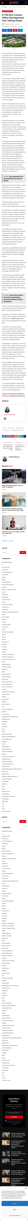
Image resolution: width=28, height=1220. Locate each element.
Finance (4, 637)
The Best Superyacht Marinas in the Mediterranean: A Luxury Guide (18, 1162)
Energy (4, 622)
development (11, 428)
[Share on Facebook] (4, 30)
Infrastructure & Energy (8, 691)
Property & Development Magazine (13, 394)
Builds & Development (7, 11)
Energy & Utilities (6, 624)
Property (4, 754)
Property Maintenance (8, 764)
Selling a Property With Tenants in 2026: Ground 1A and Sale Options (18, 1135)
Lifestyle (4, 711)
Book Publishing (6, 582)
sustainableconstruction (17, 430)
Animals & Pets (6, 567)
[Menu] (3, 3)
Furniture (4, 647)
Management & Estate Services (10, 716)
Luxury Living (5, 714)
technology (5, 801)
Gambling (4, 649)
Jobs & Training (6, 704)
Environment (5, 627)
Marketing (4, 721)
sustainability (6, 430)
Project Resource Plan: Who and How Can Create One (13, 532)
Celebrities (5, 594)
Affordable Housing (7, 562)
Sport (3, 786)
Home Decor (5, 679)
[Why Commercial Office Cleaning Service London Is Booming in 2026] (14, 499)
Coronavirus (5, 609)
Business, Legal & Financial (9, 589)
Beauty (4, 579)
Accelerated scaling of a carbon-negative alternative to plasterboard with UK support (18, 1144)
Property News (6, 766)
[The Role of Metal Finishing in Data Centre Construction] (6, 1153)
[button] (25, 1188)
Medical (4, 724)
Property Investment (7, 761)
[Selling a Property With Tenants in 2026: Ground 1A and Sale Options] (6, 1135)
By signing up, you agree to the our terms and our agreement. (15, 1122)
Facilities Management (8, 632)
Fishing (4, 639)
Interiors (4, 696)
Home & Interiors (6, 677)
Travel (3, 809)
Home (10, 7)
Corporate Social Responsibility (10, 612)
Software (4, 784)
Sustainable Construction (8, 796)
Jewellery (4, 701)
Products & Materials (7, 751)
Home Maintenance (7, 684)
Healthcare (5, 669)
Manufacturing (6, 719)
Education (4, 619)
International (5, 699)
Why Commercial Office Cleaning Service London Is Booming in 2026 (12, 509)
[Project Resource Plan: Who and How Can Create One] (14, 522)
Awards (4, 577)
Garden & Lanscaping (7, 657)
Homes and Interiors (7, 686)
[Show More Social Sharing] (24, 30)
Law (3, 706)
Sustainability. (5, 794)
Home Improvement (7, 682)
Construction (5, 607)
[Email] (5, 418)
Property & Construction (8, 756)
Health (3, 662)
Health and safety (6, 667)
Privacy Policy (17, 1122)
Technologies (5, 799)
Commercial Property (7, 604)
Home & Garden (6, 674)
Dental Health (5, 617)
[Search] (25, 3)
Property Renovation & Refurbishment (12, 769)
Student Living (5, 791)
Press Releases (6, 746)
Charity (4, 602)
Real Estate (5, 771)
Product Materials (6, 749)
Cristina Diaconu (10, 24)
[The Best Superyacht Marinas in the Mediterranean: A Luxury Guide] (6, 1161)
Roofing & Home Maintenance (10, 776)
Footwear (4, 644)
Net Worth (4, 726)
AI (2, 564)
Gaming (4, 652)
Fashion (4, 634)
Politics (4, 744)
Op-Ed (3, 731)
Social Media (5, 781)
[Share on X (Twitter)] (9, 30)
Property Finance (6, 759)
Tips (3, 804)
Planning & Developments (8, 736)
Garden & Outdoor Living (8, 659)
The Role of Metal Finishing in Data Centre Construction (18, 1153)
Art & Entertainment (7, 572)
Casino (3, 592)
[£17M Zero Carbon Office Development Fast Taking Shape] (14, 40)
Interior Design (6, 694)
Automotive (5, 574)
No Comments (6, 26)
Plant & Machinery (7, 739)
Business (4, 587)
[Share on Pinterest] (15, 30)
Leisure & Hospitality (7, 709)
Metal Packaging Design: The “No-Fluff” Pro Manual (12, 486)
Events (3, 629)
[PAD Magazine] (13, 2)
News (3, 729)
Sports (3, 789)
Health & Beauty (6, 664)
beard (4, 428)
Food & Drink (5, 642)
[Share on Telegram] (20, 30)
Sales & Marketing (6, 779)
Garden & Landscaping (8, 654)
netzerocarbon (19, 428)
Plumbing (4, 741)
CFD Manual (5, 597)
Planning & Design (7, 734)
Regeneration (5, 774)
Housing (4, 689)
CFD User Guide (6, 599)
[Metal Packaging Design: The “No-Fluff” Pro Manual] (14, 476)
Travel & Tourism (6, 811)
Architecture (5, 569)
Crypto (3, 614)
